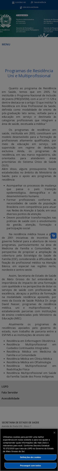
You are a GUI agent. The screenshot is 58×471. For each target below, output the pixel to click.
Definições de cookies (30, 457)
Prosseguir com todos (30, 465)
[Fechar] (54, 432)
